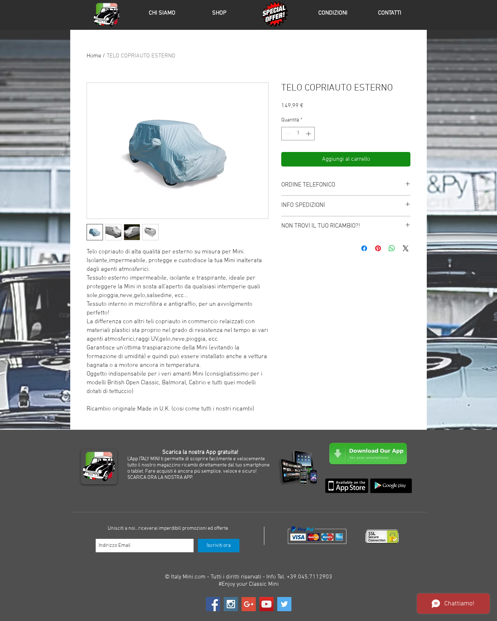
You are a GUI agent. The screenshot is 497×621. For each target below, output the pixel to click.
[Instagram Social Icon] (231, 604)
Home (94, 56)
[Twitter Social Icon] (284, 604)
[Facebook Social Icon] (213, 604)
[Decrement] (286, 133)
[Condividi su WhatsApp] (391, 248)
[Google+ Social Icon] (249, 604)
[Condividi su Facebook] (364, 248)
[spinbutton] (298, 133)
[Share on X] (405, 248)
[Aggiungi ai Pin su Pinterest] (378, 248)
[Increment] (309, 133)
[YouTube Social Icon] (266, 604)
